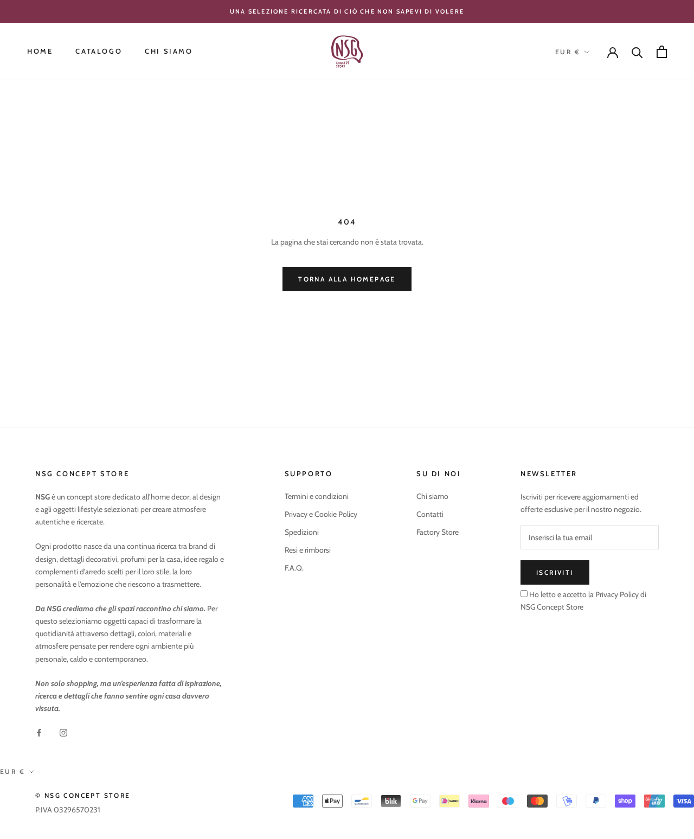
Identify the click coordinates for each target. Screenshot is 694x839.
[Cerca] (637, 51)
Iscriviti (555, 572)
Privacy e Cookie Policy (321, 514)
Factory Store (437, 532)
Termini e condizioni (317, 496)
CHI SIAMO (168, 51)
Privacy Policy (616, 594)
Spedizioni (302, 532)
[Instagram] (63, 732)
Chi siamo (432, 496)
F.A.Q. (294, 568)
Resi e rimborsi (308, 550)
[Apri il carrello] (662, 52)
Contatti (430, 514)
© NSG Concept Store (83, 795)
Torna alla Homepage (347, 279)
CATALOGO (98, 51)
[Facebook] (39, 732)
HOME (40, 51)
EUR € (567, 52)
